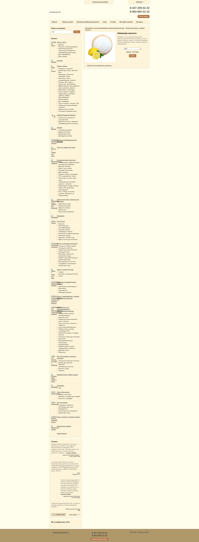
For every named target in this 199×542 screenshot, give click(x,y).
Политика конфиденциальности (87, 22)
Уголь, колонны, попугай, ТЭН (68, 103)
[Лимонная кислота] (100, 47)
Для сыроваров (63, 101)
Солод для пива (63, 252)
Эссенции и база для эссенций (68, 337)
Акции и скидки (67, 22)
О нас (105, 22)
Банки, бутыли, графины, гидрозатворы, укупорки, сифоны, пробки (67, 93)
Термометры (62, 290)
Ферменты (62, 352)
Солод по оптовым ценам (67, 246)
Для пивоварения (64, 54)
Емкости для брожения (66, 212)
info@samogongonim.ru (61, 532)
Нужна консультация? (100, 2)
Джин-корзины (63, 172)
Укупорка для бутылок (65, 366)
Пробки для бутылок (65, 363)
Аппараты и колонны (65, 68)
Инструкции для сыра (65, 407)
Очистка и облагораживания (68, 47)
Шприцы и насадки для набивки (69, 396)
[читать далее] (71, 453)
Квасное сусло (63, 317)
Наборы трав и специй (66, 109)
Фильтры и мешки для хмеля (68, 274)
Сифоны (61, 370)
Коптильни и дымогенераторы (68, 233)
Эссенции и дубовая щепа (67, 111)
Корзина (139, 2)
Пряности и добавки (65, 398)
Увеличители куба (64, 204)
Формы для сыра (64, 413)
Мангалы (61, 224)
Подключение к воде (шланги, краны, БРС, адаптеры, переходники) (68, 187)
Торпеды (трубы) (64, 229)
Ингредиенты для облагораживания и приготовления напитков (104, 28)
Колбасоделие (63, 99)
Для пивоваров (63, 97)
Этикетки (61, 364)
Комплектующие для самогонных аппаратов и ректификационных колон (67, 50)
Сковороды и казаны (65, 231)
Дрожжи (61, 45)
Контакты (139, 22)
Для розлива (62, 56)
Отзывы (113, 22)
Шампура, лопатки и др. (66, 237)
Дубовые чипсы (63, 350)
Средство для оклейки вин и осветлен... (99, 65)
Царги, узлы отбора (65, 168)
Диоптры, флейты (64, 166)
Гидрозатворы (63, 195)
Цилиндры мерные (64, 292)
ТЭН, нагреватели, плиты (67, 176)
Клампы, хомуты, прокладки (68, 174)
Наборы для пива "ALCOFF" (68, 250)
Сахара (61, 272)
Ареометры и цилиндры (66, 90)
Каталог (54, 22)
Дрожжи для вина (64, 132)
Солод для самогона (65, 248)
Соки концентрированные (67, 327)
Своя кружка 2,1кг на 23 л (67, 261)
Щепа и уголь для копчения (67, 239)
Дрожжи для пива (64, 134)
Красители (62, 339)
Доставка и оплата (126, 22)
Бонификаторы (63, 344)
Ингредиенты (62, 409)
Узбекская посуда (64, 235)
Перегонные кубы (64, 206)
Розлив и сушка (63, 368)
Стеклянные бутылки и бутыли (68, 361)
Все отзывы (73, 514)
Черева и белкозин (64, 394)
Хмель (60, 276)
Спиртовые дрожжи (65, 130)
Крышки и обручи (64, 208)
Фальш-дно (62, 210)
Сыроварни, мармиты (65, 405)
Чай (59, 388)
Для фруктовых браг (65, 136)
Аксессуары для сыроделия (67, 411)
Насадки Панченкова (65, 170)
